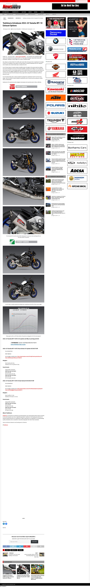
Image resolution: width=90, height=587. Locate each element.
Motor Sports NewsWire (16, 29)
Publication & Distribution (20, 14)
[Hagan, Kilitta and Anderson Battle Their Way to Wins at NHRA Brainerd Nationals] (48, 138)
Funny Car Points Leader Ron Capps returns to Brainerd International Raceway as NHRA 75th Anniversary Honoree (59, 160)
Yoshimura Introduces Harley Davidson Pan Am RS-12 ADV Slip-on (23, 577)
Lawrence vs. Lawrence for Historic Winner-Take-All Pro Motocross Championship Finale (59, 197)
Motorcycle (25, 29)
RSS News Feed (40, 14)
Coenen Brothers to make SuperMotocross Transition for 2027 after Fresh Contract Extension (58, 189)
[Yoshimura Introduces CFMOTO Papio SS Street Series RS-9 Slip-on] (9, 569)
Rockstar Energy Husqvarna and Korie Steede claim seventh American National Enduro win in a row (58, 212)
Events (30, 12)
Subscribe (34, 541)
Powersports (15, 12)
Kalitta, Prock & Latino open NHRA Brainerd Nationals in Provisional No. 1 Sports (58, 153)
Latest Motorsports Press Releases (55, 134)
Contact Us (54, 14)
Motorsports (5, 12)
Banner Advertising (31, 14)
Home (3, 14)
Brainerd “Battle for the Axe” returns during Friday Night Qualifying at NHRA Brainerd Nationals (57, 169)
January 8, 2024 (7, 29)
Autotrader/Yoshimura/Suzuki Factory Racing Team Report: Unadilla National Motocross (37, 577)
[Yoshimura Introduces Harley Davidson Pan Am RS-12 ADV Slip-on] (23, 569)
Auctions (24, 12)
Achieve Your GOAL (10, 14)
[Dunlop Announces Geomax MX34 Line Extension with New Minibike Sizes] (48, 205)
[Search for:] (81, 0)
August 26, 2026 (55, 184)
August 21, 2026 (54, 163)
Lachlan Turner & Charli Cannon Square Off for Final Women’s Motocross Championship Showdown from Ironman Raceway (58, 181)
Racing (35, 12)
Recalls (42, 12)
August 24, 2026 (55, 140)
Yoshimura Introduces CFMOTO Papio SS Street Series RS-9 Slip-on (8, 577)
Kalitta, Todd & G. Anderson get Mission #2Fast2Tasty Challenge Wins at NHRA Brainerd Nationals (58, 145)
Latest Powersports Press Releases (55, 176)
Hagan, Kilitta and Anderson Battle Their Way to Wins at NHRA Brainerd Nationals (58, 138)
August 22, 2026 (55, 155)
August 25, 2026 (55, 215)
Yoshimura (5, 415)
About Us (47, 14)
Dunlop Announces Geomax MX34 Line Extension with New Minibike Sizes (58, 204)
